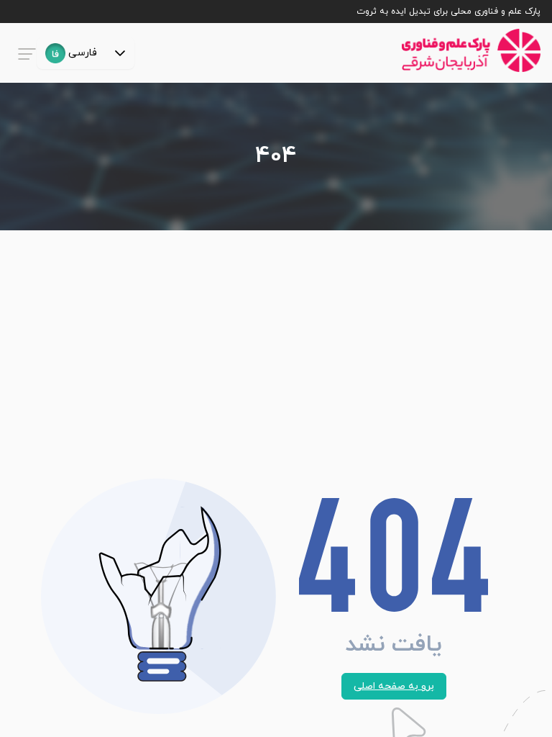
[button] (120, 53)
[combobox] (71, 53)
